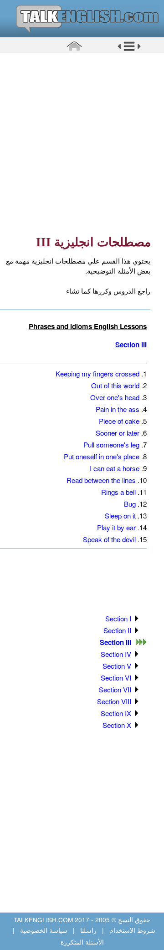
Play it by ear (116, 527)
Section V (116, 666)
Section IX (116, 713)
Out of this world (115, 385)
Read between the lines (101, 480)
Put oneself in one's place (101, 456)
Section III (131, 345)
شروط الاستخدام (131, 930)
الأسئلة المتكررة (82, 941)
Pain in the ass (117, 409)
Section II (117, 630)
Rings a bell (118, 492)
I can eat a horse (114, 468)
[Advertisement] (82, 143)
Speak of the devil (109, 539)
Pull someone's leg (111, 444)
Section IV (116, 654)
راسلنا (88, 930)
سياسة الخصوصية (43, 930)
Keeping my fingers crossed (97, 373)
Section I (118, 618)
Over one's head (114, 397)
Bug (130, 503)
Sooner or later (117, 432)
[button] (129, 49)
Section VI (116, 677)
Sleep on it (120, 515)
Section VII (115, 689)
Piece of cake (119, 421)
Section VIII (114, 701)
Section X (116, 725)
